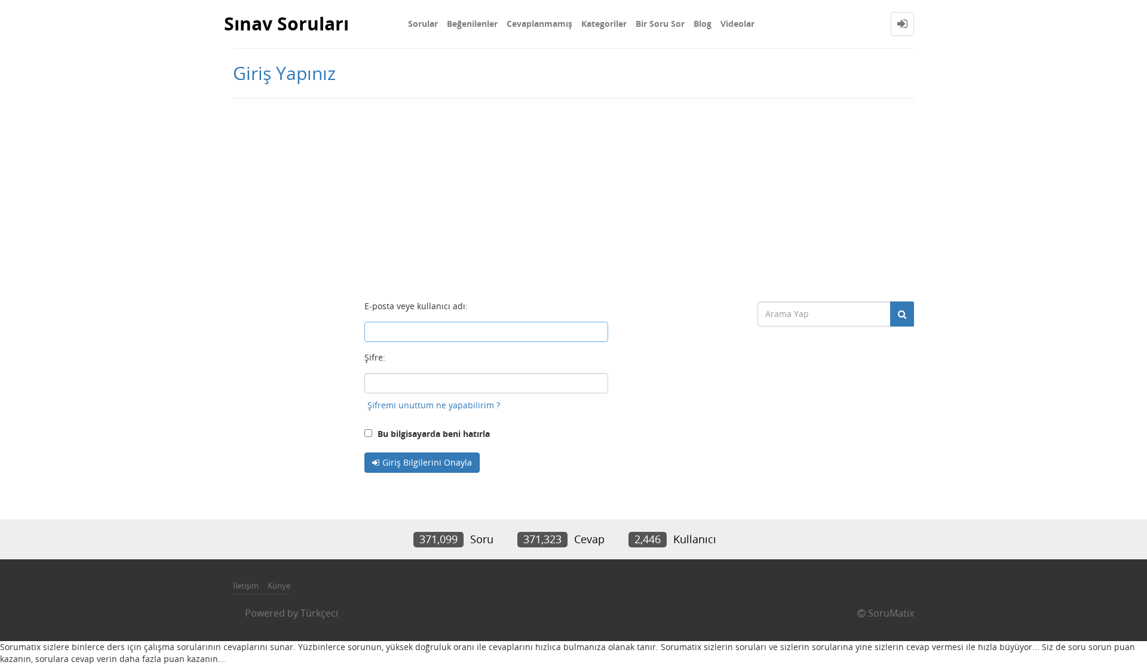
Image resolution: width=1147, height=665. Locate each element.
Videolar (737, 23)
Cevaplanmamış (539, 23)
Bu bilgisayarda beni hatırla (432, 433)
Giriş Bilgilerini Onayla (427, 462)
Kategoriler (604, 23)
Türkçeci (319, 613)
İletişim (246, 585)
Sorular (423, 23)
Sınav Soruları (286, 23)
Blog (702, 23)
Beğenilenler (472, 23)
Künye (279, 585)
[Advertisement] (573, 194)
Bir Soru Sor (660, 23)
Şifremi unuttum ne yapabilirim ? (433, 405)
